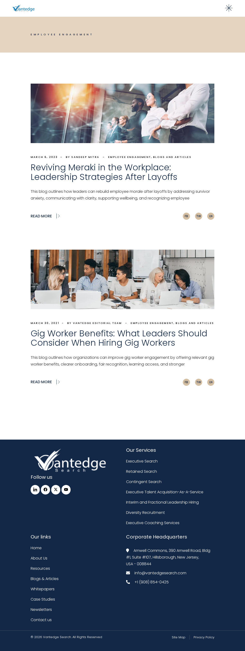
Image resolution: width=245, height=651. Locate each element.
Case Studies (43, 599)
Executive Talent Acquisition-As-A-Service (164, 492)
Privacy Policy (204, 637)
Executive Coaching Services (152, 523)
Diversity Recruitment (145, 512)
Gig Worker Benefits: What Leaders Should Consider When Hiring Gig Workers (119, 338)
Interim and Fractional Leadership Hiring (162, 502)
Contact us (41, 620)
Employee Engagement (129, 157)
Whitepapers (43, 589)
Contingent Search (143, 481)
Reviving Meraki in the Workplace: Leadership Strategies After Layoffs (104, 172)
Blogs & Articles (45, 578)
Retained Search (141, 471)
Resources (40, 568)
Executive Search (142, 461)
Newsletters (41, 609)
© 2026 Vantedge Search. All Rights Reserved (66, 637)
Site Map (178, 637)
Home (36, 548)
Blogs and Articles (172, 157)
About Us (39, 558)
